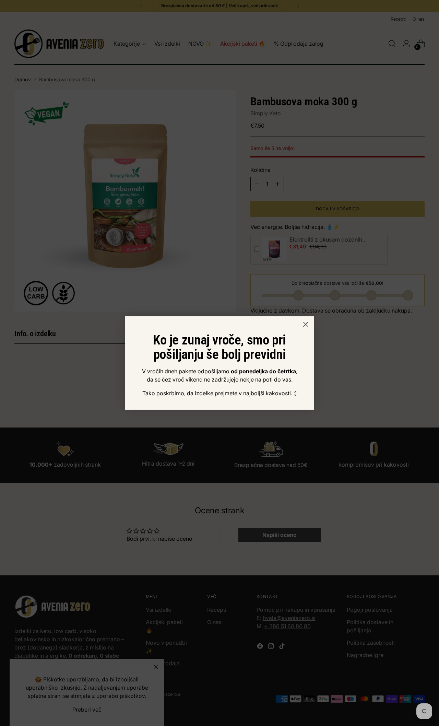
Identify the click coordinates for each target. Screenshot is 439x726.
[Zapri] (305, 324)
